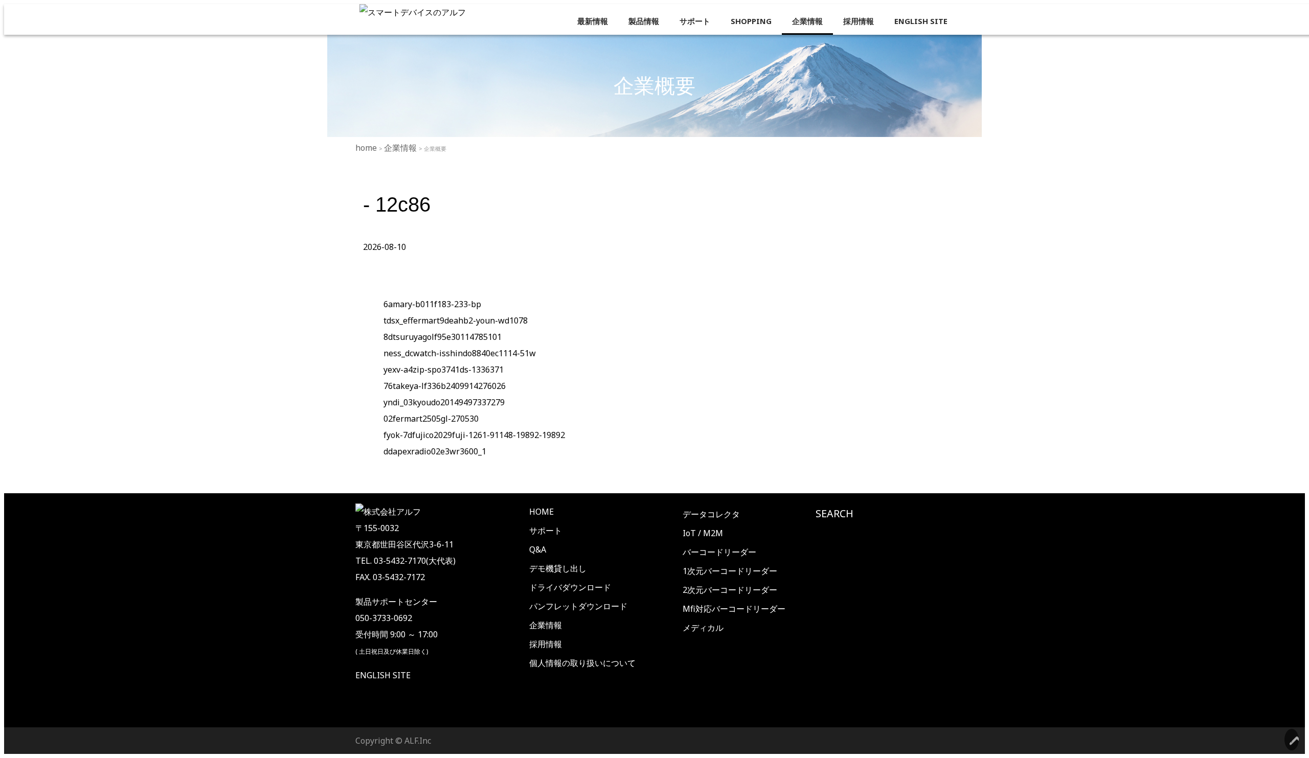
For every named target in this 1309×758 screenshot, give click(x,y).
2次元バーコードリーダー (730, 589)
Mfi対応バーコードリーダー (734, 608)
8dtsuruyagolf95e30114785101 (442, 336)
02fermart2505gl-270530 (431, 418)
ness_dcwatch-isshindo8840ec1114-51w (459, 353)
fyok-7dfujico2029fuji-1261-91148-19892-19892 (474, 435)
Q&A (537, 549)
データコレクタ (711, 514)
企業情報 (807, 21)
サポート (695, 21)
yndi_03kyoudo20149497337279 (444, 402)
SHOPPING (751, 21)
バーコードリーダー (719, 552)
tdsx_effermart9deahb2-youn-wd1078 (455, 320)
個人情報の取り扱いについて (582, 663)
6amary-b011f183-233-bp (432, 304)
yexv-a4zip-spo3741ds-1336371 (443, 369)
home (367, 147)
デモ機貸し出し (557, 568)
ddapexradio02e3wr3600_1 (434, 451)
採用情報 (858, 21)
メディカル (703, 627)
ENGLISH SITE (920, 21)
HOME (541, 511)
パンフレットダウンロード (578, 606)
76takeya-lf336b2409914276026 (444, 386)
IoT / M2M (703, 533)
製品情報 (643, 21)
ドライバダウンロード (570, 587)
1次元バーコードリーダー (730, 571)
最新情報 (592, 21)
